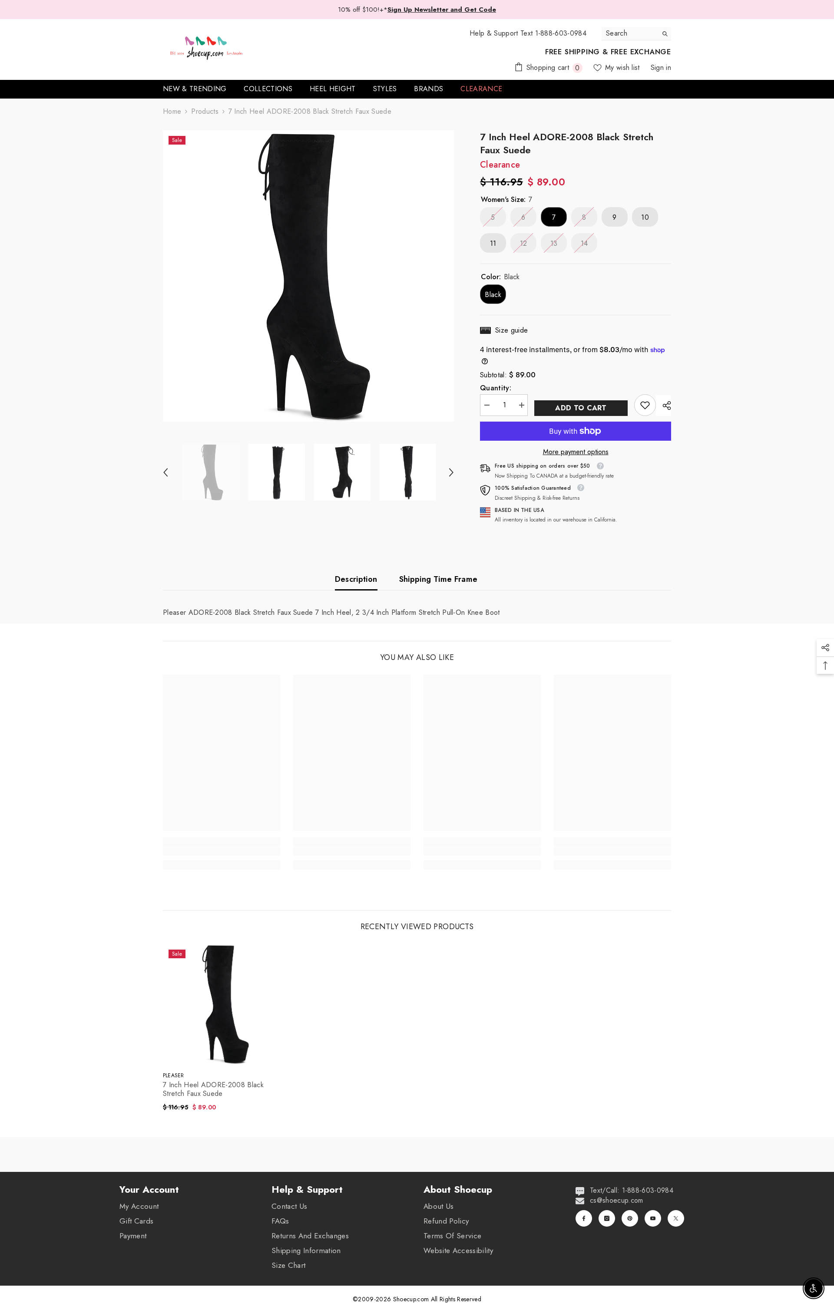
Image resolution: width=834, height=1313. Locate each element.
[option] (308, 276)
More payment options (576, 452)
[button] (165, 472)
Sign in (661, 68)
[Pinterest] (630, 1218)
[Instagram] (607, 1218)
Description (356, 579)
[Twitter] (676, 1218)
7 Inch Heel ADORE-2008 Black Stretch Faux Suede (213, 1089)
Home (172, 111)
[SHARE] (663, 405)
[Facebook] (584, 1218)
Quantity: (495, 388)
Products (204, 111)
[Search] (636, 33)
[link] (645, 405)
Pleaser (173, 1075)
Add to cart (581, 408)
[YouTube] (653, 1218)
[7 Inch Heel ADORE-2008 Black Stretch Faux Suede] (223, 1004)
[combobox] (630, 33)
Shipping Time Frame (438, 579)
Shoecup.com (412, 1299)
